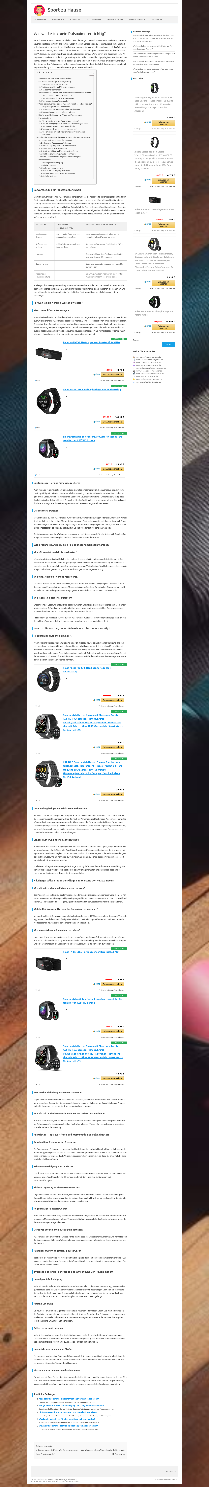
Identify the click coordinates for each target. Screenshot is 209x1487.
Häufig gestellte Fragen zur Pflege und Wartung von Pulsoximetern (60, 116)
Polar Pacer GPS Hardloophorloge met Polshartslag (92, 389)
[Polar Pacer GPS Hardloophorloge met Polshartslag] (154, 302)
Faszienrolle (58, 19)
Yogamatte (156, 19)
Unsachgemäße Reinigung (53, 163)
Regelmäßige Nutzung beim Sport (56, 107)
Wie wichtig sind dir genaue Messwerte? (58, 98)
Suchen (136, 340)
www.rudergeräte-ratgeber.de (149, 379)
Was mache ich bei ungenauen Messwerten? (60, 129)
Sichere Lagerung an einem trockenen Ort (59, 146)
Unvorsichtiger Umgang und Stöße (56, 171)
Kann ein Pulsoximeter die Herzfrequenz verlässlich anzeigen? (69, 1399)
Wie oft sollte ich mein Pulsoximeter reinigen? (61, 121)
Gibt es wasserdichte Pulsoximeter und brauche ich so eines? (68, 1412)
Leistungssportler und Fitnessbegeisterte (59, 87)
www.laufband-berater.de (147, 376)
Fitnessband (75, 19)
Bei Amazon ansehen (112, 374)
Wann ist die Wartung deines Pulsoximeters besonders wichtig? (65, 104)
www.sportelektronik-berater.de (150, 373)
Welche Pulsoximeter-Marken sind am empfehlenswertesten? (68, 1426)
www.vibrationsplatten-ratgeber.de (151, 368)
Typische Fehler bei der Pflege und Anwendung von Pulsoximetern (60, 158)
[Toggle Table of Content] (90, 73)
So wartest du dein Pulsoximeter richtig (55, 78)
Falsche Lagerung (49, 165)
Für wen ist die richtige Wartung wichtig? (55, 82)
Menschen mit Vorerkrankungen (55, 84)
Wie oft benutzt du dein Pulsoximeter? (58, 95)
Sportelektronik (115, 19)
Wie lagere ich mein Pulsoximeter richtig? (59, 126)
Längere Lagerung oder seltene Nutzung (59, 112)
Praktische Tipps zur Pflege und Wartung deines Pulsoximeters (65, 137)
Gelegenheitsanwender (52, 90)
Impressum (171, 1471)
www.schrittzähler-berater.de (148, 382)
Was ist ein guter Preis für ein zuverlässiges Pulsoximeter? (67, 1419)
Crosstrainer (40, 19)
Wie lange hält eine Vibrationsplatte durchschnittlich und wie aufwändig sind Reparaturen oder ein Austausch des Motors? (153, 38)
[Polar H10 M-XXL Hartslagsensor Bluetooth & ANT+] (154, 200)
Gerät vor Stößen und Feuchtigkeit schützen (60, 151)
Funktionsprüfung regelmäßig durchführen (59, 154)
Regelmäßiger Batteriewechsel (55, 148)
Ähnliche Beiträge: (50, 176)
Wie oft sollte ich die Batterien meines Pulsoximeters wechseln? (64, 133)
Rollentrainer (94, 19)
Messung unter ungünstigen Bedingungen (59, 173)
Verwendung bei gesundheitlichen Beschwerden (61, 109)
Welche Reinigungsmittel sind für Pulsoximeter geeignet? (65, 124)
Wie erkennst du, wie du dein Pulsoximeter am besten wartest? (65, 93)
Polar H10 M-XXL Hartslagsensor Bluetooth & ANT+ (92, 952)
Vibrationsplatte (137, 19)
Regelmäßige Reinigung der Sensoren (57, 140)
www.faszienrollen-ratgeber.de (149, 359)
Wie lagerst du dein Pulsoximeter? (56, 101)
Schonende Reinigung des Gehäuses (57, 143)
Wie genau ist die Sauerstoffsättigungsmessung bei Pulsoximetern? (71, 1405)
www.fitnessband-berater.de (148, 362)
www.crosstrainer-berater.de (148, 357)
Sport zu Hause (64, 9)
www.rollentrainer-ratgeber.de (149, 371)
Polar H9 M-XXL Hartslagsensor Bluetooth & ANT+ (91, 342)
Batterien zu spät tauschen (53, 168)
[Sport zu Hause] (38, 15)
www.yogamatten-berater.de (148, 365)
